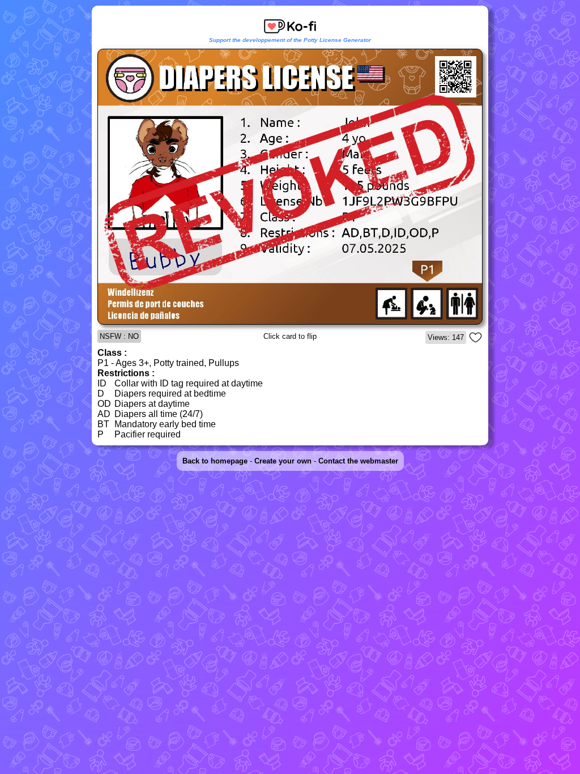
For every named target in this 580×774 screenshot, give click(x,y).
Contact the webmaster (358, 461)
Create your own (283, 461)
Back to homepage (215, 461)
